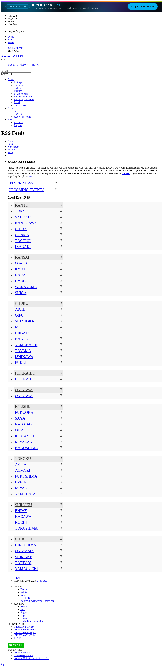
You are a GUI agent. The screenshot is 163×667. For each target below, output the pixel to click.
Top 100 (18, 113)
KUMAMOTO (26, 436)
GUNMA (22, 235)
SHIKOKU (23, 505)
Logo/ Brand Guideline (32, 621)
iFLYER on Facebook (25, 629)
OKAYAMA (24, 551)
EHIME (21, 511)
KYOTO (21, 269)
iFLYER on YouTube (24, 635)
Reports (18, 125)
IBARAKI (23, 247)
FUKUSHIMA (26, 476)
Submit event (20, 105)
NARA (20, 275)
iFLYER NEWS (21, 183)
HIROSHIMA (25, 545)
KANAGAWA (26, 223)
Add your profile (22, 116)
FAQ (10, 152)
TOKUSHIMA (26, 528)
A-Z (16, 111)
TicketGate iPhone (23, 655)
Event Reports (21, 93)
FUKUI (20, 362)
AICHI (20, 309)
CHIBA (21, 229)
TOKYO (21, 211)
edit (20, 47)
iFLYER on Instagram (25, 632)
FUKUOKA (24, 412)
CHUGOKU (24, 539)
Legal (10, 143)
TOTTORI (23, 563)
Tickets (17, 88)
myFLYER (13, 47)
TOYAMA (23, 351)
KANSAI (22, 257)
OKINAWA (24, 390)
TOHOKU (23, 458)
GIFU (19, 315)
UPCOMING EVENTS (26, 190)
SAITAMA (23, 217)
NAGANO (23, 339)
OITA (19, 430)
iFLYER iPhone (22, 652)
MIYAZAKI (24, 442)
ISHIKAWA (24, 357)
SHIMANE (23, 557)
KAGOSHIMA (26, 448)
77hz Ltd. (42, 580)
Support (12, 149)
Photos (11, 42)
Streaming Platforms (24, 99)
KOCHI (21, 522)
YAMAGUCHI (26, 569)
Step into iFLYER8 (142, 6)
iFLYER (18, 577)
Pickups (18, 90)
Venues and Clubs (23, 96)
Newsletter (13, 146)
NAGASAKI (25, 424)
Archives (18, 122)
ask (30, 176)
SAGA (20, 418)
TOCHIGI (23, 241)
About (11, 141)
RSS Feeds (19, 638)
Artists (11, 108)
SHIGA (20, 293)
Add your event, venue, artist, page (38, 600)
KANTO (21, 205)
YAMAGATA (25, 494)
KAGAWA (23, 516)
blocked (126, 173)
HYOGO (21, 281)
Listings (18, 82)
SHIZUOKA (24, 321)
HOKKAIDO (25, 373)
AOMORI (22, 470)
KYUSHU (23, 406)
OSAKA (21, 263)
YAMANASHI (26, 345)
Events (11, 36)
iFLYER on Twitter (24, 626)
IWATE (20, 482)
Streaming (19, 85)
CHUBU (21, 303)
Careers (24, 618)
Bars (10, 39)
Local (17, 102)
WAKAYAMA (26, 287)
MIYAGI (21, 488)
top (2, 664)
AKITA (20, 464)
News (11, 119)
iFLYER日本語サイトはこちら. (25, 64)
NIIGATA (22, 333)
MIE (18, 327)
